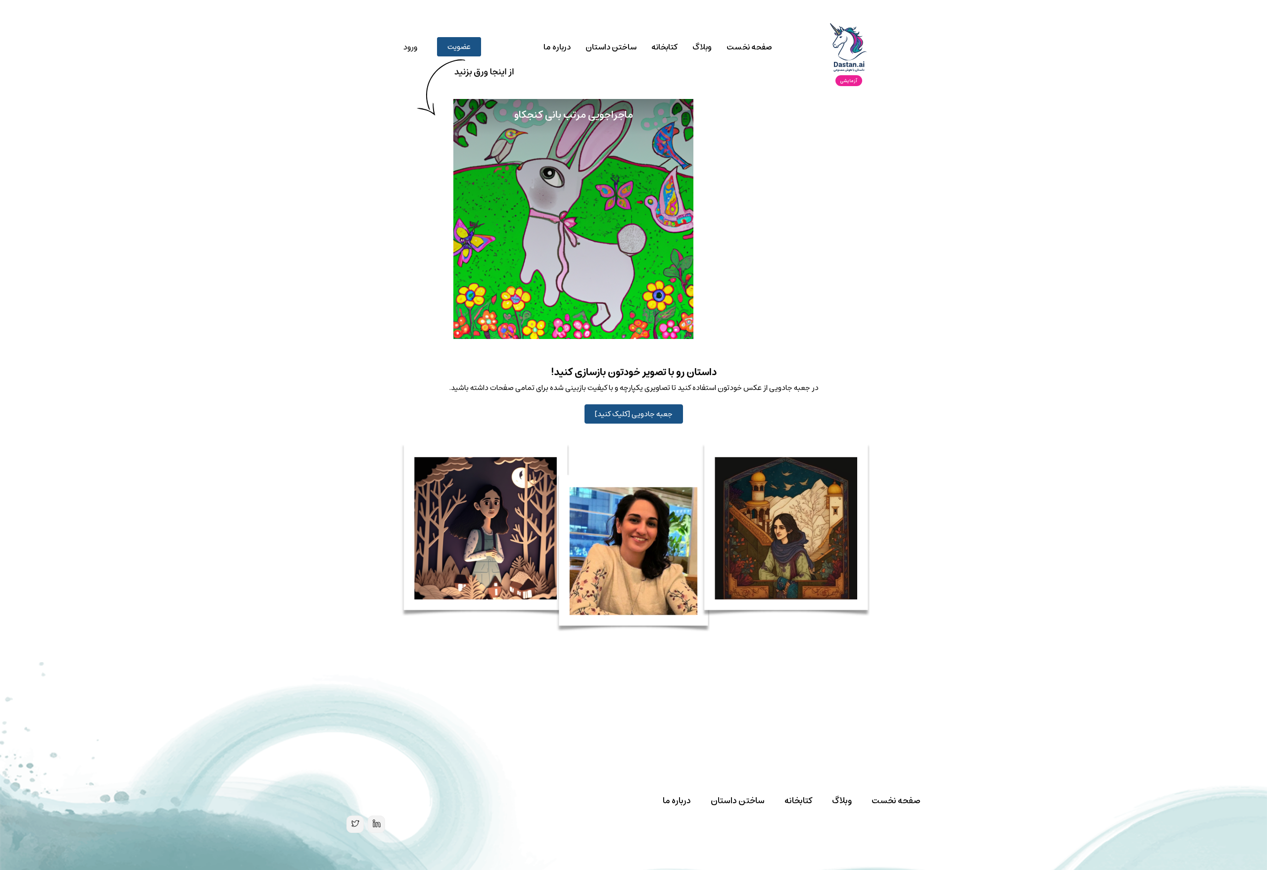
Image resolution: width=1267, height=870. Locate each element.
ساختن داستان (610, 47)
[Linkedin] (376, 824)
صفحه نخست (749, 47)
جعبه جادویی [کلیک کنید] (634, 414)
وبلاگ (702, 47)
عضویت (459, 46)
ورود (410, 47)
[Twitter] (355, 824)
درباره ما (557, 47)
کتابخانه (664, 47)
